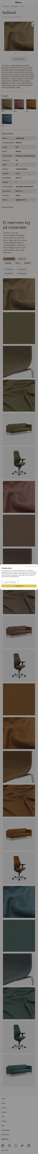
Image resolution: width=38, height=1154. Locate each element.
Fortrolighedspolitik (31, 566)
